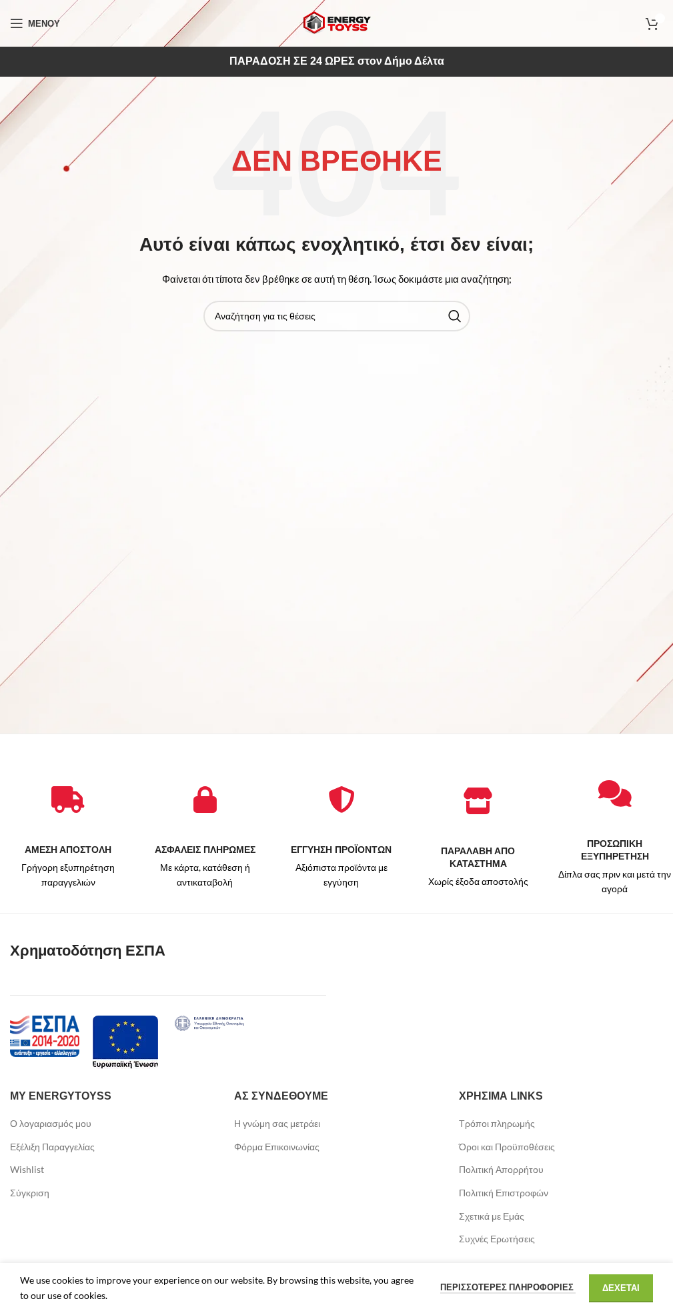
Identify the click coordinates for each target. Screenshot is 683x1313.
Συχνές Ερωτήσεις (497, 1238)
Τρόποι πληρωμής (497, 1123)
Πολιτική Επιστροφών (503, 1192)
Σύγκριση (29, 1192)
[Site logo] (337, 22)
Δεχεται (621, 1287)
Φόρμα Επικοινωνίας (276, 1146)
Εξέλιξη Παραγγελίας (52, 1146)
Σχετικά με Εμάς (491, 1216)
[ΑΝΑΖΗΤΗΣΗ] (455, 316)
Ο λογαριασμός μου (50, 1123)
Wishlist (27, 1169)
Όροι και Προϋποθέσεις (507, 1146)
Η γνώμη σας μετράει (277, 1123)
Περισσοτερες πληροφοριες (508, 1287)
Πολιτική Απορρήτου (501, 1169)
